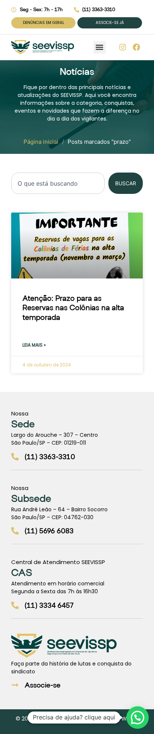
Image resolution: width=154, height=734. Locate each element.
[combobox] (58, 183)
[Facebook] (136, 47)
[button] (99, 47)
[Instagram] (122, 47)
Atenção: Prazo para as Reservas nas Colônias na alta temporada (73, 307)
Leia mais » (34, 345)
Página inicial (41, 141)
